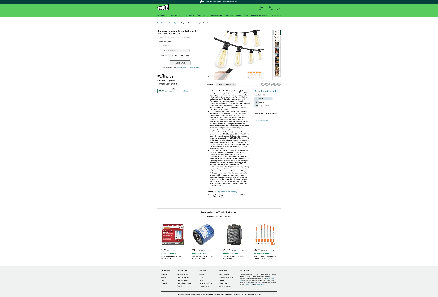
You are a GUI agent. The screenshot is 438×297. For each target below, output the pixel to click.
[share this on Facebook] (263, 84)
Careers (163, 277)
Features (210, 84)
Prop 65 (221, 280)
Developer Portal (204, 286)
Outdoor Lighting (174, 23)
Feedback (164, 283)
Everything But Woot (205, 283)
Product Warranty (182, 280)
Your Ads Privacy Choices (250, 294)
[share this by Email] (279, 84)
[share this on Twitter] (267, 84)
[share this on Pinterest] (271, 84)
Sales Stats (230, 84)
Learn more (234, 2)
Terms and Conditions (226, 277)
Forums (261, 9)
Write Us (179, 286)
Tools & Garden (162, 23)
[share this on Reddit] (275, 84)
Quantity (163, 56)
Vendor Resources (225, 286)
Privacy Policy (223, 283)
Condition (163, 42)
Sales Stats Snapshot (265, 91)
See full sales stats (261, 121)
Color (165, 46)
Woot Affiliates (224, 274)
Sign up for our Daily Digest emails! (188, 67)
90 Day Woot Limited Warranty (226, 192)
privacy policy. (259, 284)
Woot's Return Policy (183, 277)
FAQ (162, 280)
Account (270, 9)
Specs (219, 84)
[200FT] (277, 38)
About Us (164, 274)
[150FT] (277, 32)
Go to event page (182, 91)
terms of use (249, 284)
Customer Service (182, 274)
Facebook (202, 274)
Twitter (201, 277)
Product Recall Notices (184, 283)
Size (165, 50)
